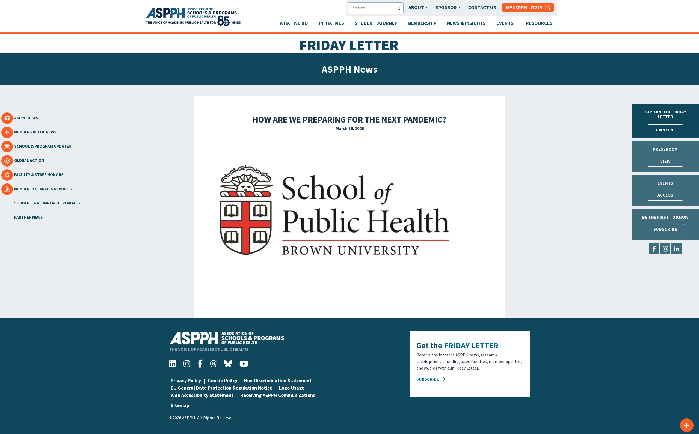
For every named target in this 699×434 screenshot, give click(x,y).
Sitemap (180, 405)
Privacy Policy (186, 380)
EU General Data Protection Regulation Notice (221, 388)
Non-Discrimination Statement (278, 380)
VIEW (665, 161)
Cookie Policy (222, 380)
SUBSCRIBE (665, 229)
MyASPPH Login (525, 7)
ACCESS (665, 195)
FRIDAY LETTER (471, 345)
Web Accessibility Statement (202, 395)
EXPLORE (665, 129)
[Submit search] (399, 8)
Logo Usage (291, 388)
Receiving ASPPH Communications (277, 395)
